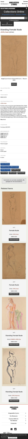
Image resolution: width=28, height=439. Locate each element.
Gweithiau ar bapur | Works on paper (9, 166)
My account (25, 3)
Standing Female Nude (14, 335)
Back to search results (7, 24)
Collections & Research (7, 8)
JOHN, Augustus (16, 395)
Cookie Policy (6, 436)
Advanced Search (14, 20)
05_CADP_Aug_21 (16, 169)
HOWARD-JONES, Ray (15, 339)
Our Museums (4, 3)
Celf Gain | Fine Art (5, 169)
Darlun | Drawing (5, 163)
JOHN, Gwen (4, 32)
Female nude (4, 172)
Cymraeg (25, 1)
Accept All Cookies (13, 437)
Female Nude (14, 230)
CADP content (12, 172)
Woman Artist (21, 172)
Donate (2, 1)
